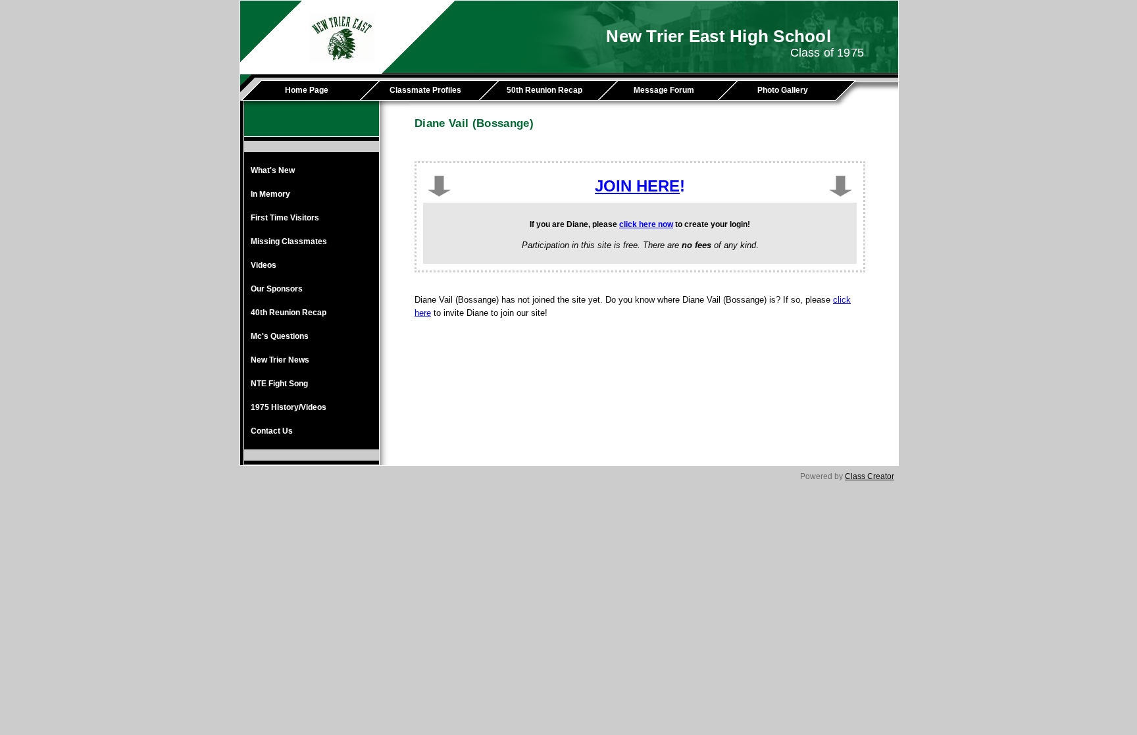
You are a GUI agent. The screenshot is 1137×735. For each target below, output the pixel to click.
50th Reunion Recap (544, 90)
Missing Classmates (289, 241)
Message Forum (664, 90)
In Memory (270, 194)
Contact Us (272, 431)
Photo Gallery (782, 90)
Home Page (306, 90)
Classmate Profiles (425, 90)
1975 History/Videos (288, 407)
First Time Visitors (285, 217)
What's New (273, 170)
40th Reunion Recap (288, 312)
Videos (263, 265)
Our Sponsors (277, 288)
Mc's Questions (280, 336)
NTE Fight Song (279, 383)
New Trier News (280, 360)
